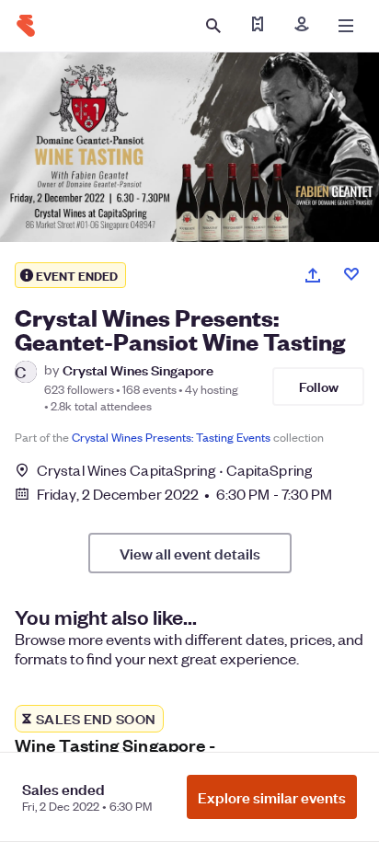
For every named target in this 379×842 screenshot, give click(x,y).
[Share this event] (312, 275)
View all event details (190, 553)
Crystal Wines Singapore (138, 369)
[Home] (26, 26)
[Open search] (213, 25)
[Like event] (351, 274)
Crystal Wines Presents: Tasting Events (171, 436)
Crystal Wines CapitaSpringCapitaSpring (174, 469)
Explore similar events (272, 797)
